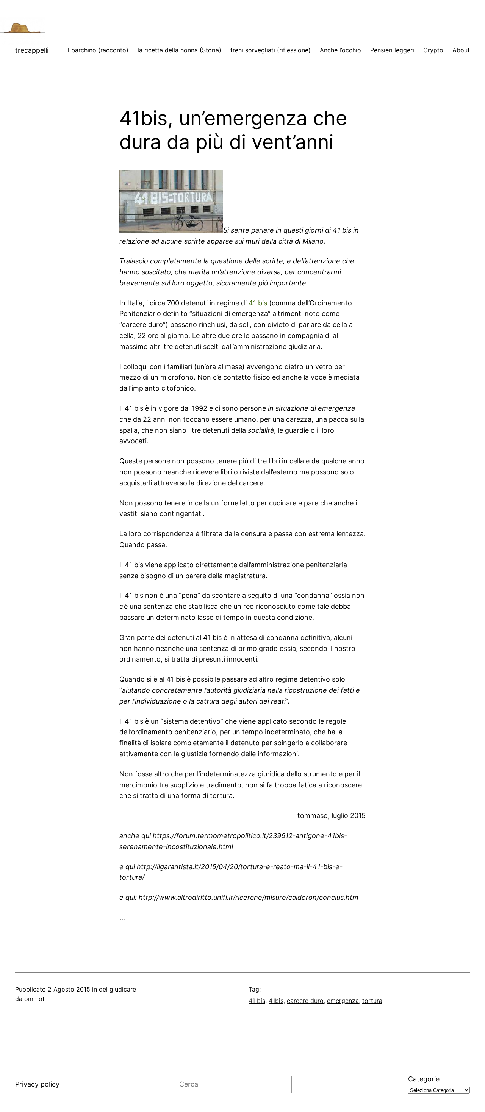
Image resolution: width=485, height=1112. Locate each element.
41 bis (258, 303)
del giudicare (117, 989)
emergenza (343, 1000)
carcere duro (305, 1000)
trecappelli (31, 50)
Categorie (424, 1079)
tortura (372, 1000)
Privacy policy (37, 1084)
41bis (276, 1000)
